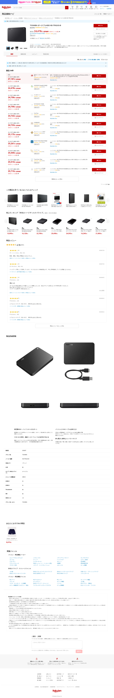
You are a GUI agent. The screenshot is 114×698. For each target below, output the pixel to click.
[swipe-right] (107, 200)
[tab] (12, 54)
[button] (77, 7)
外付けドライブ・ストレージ (30, 18)
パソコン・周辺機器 (18, 18)
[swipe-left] (6, 200)
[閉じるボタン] (108, 21)
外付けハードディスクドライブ (46, 18)
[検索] (66, 7)
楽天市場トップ (8, 18)
